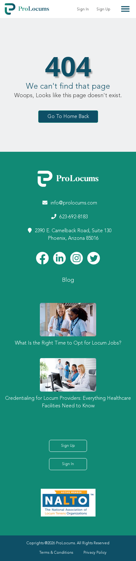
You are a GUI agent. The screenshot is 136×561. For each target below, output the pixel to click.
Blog (68, 280)
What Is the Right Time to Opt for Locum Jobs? (68, 343)
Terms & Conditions (56, 553)
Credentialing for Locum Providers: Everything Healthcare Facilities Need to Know (68, 402)
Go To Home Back (68, 116)
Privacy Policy (95, 553)
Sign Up (103, 9)
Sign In (83, 9)
